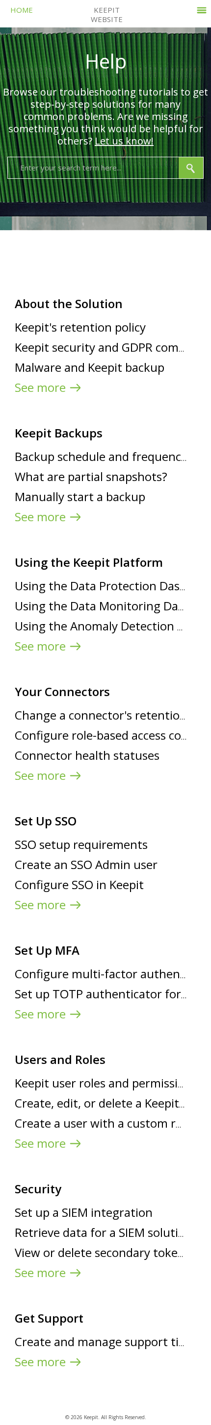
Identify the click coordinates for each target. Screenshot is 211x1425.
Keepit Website (107, 14)
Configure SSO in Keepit (79, 884)
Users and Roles (60, 1059)
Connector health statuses (87, 755)
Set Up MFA (47, 950)
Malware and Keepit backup (89, 367)
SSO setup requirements (81, 844)
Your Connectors (62, 691)
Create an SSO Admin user (86, 864)
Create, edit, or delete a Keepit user (110, 1103)
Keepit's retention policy (80, 327)
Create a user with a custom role (103, 1123)
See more (40, 387)
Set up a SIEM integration (84, 1212)
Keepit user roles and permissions (106, 1083)
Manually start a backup (80, 496)
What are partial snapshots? (91, 476)
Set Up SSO (46, 821)
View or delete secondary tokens (102, 1252)
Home (21, 10)
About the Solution (69, 303)
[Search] (191, 167)
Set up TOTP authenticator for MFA (111, 994)
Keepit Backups (59, 433)
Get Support (49, 1318)
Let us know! (124, 140)
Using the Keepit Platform (89, 562)
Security (38, 1189)
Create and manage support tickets (111, 1341)
